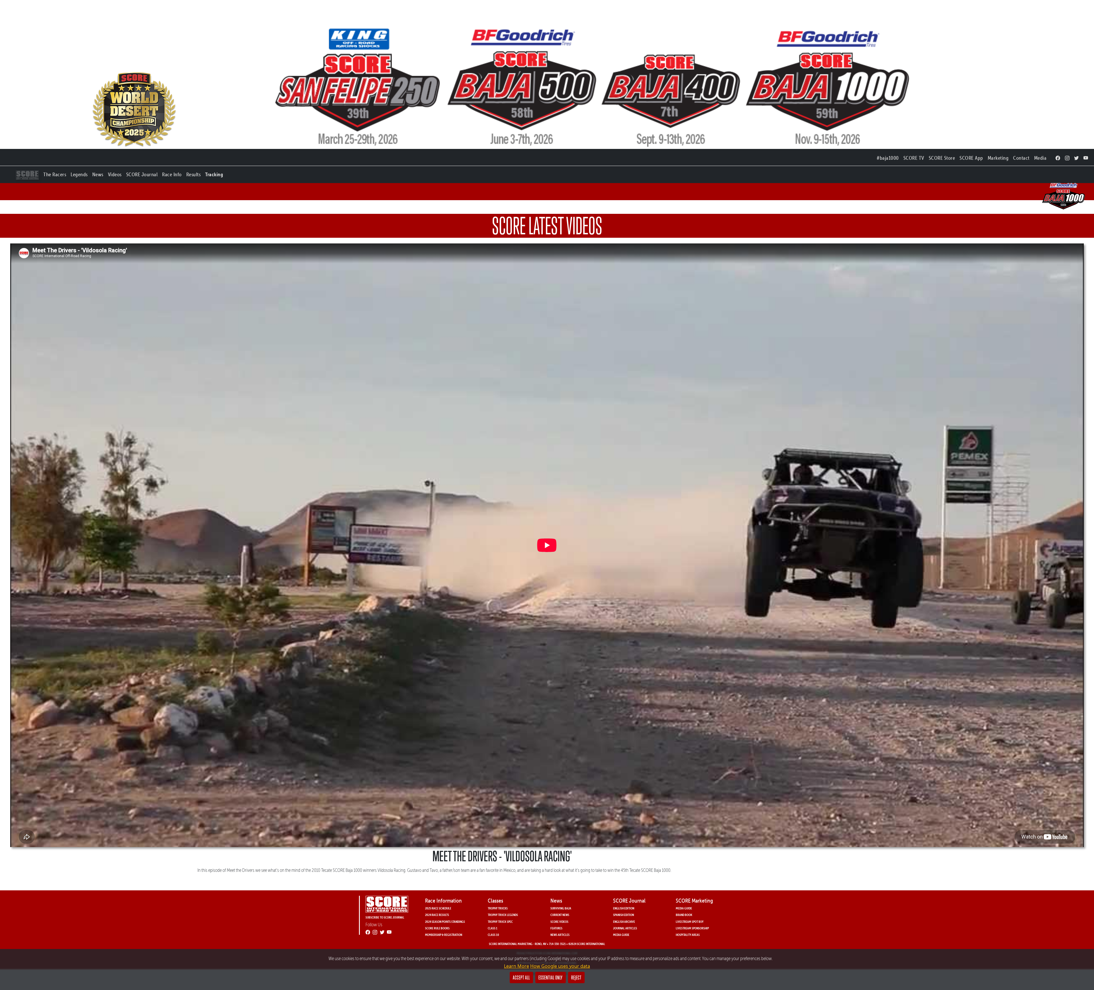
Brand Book (684, 915)
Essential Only (550, 977)
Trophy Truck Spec (500, 921)
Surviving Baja (560, 908)
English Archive (624, 921)
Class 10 (493, 934)
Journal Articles (625, 928)
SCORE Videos (559, 921)
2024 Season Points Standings (445, 921)
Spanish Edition (623, 915)
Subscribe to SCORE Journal (385, 917)
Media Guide (621, 934)
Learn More (516, 966)
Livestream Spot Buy (689, 921)
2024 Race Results (437, 915)
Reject (576, 977)
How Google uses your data (560, 966)
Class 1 (492, 928)
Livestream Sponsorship (692, 928)
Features (556, 928)
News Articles (560, 934)
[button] (54, 173)
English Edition (623, 908)
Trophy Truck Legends (503, 915)
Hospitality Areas (688, 934)
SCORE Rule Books (437, 928)
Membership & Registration (443, 934)
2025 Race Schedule (438, 908)
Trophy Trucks (498, 908)
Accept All (521, 977)
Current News (559, 915)
